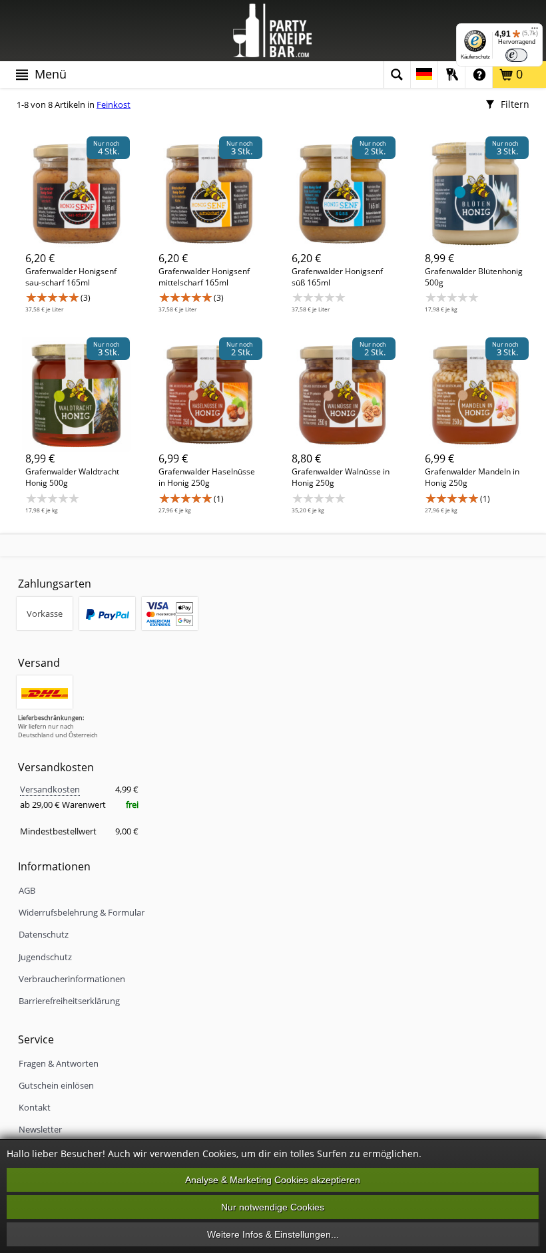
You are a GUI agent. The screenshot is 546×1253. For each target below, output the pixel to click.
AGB (27, 890)
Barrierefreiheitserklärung (69, 1001)
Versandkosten (50, 789)
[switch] (516, 55)
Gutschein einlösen (56, 1085)
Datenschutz (44, 934)
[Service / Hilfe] (478, 74)
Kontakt (35, 1107)
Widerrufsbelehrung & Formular (81, 912)
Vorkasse (45, 614)
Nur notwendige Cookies (272, 1207)
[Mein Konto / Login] (451, 74)
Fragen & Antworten (59, 1063)
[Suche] (397, 74)
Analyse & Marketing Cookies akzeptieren (272, 1179)
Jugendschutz (45, 957)
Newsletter (40, 1129)
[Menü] (535, 31)
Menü (49, 74)
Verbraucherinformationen (72, 979)
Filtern (513, 104)
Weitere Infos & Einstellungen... (273, 1234)
